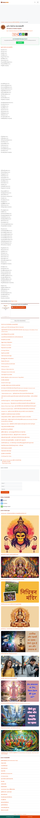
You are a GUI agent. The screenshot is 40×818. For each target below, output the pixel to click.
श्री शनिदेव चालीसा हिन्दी (5, 380)
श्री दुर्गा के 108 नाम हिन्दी (5, 353)
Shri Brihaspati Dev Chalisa (6, 456)
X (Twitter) (5, 503)
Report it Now (14, 301)
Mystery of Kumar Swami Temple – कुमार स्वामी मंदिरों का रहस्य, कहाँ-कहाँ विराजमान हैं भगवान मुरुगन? (18, 406)
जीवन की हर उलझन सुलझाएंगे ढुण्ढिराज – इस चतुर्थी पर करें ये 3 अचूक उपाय (13, 440)
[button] (34, 2)
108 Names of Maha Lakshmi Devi (7, 369)
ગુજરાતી (31, 31)
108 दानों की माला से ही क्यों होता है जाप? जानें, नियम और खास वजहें (12, 337)
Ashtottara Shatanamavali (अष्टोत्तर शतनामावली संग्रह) (12, 22)
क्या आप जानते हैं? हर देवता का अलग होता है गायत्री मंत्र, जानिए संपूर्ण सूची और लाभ (14, 391)
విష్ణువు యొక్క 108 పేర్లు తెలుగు (6, 342)
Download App (30, 816)
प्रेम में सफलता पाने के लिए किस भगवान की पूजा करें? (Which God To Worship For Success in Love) (18, 388)
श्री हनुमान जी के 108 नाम (5, 361)
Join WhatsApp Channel (10, 816)
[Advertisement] (20, 12)
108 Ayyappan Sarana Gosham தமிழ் (8, 372)
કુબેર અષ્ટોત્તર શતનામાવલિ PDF (19, 307)
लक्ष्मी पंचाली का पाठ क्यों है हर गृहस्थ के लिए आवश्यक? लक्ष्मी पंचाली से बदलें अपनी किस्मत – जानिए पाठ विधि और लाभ (19, 397)
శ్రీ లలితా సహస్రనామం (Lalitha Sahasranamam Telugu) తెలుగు (12, 377)
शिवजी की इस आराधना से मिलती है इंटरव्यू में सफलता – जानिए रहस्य (12, 445)
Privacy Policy (19, 814)
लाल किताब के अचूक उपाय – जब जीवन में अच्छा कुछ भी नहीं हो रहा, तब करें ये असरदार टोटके (16, 400)
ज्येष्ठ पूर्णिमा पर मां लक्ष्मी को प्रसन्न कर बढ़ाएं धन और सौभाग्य (10, 414)
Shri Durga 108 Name (5, 350)
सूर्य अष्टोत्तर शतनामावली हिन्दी (6, 453)
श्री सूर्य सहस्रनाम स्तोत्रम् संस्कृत (6, 451)
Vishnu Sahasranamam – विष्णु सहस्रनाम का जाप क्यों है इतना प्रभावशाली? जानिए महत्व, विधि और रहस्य (18, 403)
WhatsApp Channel (6, 506)
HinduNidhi (2, 22)
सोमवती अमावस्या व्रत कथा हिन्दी (6, 448)
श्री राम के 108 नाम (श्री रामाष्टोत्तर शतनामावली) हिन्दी (9, 324)
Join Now (20, 42)
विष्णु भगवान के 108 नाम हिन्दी (6, 347)
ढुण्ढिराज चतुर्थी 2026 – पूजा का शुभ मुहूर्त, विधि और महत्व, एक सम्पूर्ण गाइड (13, 432)
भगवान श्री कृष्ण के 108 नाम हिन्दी (6, 374)
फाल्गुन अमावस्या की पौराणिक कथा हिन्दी (7, 426)
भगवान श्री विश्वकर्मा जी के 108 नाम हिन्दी (7, 334)
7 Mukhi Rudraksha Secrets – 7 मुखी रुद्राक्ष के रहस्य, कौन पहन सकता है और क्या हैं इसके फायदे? (17, 393)
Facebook (5, 500)
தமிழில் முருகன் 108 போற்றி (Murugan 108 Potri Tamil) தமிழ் (12, 327)
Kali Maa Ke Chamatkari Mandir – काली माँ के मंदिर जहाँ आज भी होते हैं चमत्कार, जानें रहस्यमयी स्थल (18, 408)
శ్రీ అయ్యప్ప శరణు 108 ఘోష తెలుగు (7, 358)
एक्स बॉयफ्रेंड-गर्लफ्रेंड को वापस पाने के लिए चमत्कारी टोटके (10, 385)
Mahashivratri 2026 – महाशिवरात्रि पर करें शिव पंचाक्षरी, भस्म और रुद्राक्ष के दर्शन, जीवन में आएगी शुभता (18, 424)
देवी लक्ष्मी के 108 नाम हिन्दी (5, 339)
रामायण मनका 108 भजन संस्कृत (6, 356)
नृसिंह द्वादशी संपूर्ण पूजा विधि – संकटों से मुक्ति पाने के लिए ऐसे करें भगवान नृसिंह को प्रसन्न (15, 437)
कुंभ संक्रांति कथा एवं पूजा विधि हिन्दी (7, 429)
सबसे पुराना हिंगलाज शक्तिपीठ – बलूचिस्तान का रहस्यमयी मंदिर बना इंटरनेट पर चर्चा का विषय (16, 417)
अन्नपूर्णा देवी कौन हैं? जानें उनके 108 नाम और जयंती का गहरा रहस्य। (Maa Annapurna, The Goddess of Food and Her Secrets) (19, 330)
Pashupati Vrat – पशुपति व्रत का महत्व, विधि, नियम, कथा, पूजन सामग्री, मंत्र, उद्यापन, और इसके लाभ (17, 411)
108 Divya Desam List (5, 366)
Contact (15, 814)
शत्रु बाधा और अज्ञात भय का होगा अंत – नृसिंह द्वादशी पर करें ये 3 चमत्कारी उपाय (13, 434)
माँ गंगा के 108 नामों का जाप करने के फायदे (8, 364)
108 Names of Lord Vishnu (6, 345)
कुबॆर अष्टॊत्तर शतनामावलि (6, 462)
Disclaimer (24, 814)
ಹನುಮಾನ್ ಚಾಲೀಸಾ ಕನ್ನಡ (5, 382)
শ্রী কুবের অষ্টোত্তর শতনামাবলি (6, 463)
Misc (7, 31)
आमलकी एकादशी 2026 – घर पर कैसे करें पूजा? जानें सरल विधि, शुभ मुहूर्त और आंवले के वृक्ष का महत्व (17, 443)
